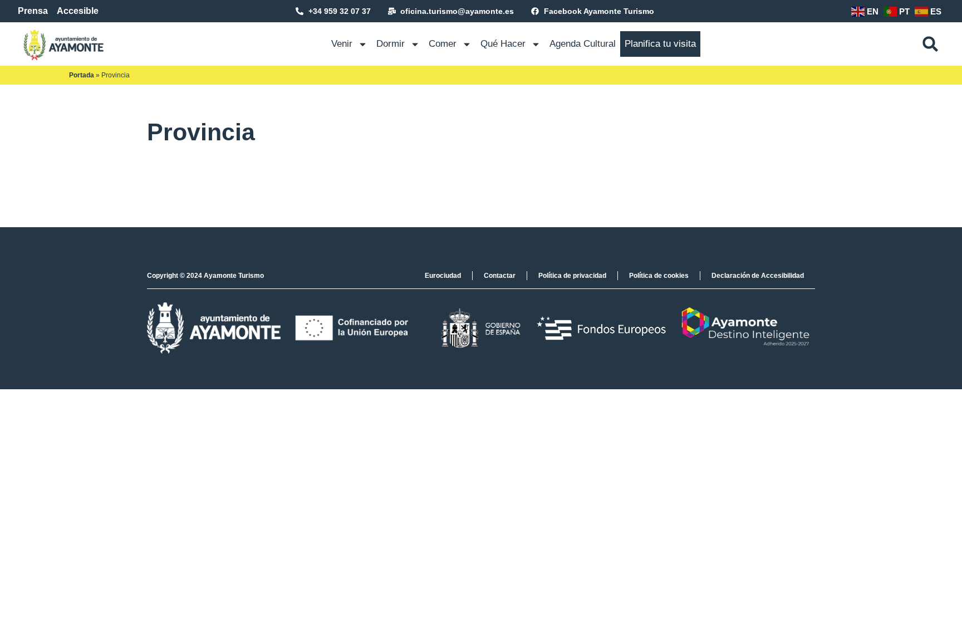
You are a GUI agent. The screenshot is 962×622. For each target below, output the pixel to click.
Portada (81, 75)
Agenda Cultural (582, 43)
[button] (930, 44)
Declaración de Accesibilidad (757, 276)
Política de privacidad (572, 276)
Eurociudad (443, 276)
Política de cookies (659, 276)
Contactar (500, 276)
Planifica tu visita (660, 43)
